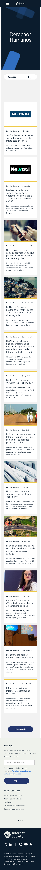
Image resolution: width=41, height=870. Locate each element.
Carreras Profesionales (25, 861)
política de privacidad (12, 774)
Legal (33, 856)
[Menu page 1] (18, 820)
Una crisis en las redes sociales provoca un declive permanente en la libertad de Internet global (20, 247)
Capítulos (8, 802)
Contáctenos (9, 861)
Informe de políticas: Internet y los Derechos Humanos (20, 696)
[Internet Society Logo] (14, 834)
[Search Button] (29, 77)
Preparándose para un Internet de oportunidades (20, 651)
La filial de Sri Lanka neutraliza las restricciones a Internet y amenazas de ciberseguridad (20, 303)
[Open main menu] (7, 3)
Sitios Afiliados (18, 864)
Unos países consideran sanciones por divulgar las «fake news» (20, 487)
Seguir (16, 780)
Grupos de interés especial (14, 805)
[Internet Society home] (20, 3)
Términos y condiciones (21, 771)
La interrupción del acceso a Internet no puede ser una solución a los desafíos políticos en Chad (20, 431)
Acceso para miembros (13, 795)
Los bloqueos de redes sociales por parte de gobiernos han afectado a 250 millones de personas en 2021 (20, 187)
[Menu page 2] (20, 820)
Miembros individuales (13, 799)
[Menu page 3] (22, 820)
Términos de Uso (21, 856)
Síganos (7, 864)
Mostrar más (20, 729)
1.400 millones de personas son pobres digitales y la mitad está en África (20, 128)
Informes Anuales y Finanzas (16, 859)
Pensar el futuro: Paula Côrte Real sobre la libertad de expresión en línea (20, 596)
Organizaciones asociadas (14, 809)
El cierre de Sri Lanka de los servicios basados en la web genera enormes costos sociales (20, 542)
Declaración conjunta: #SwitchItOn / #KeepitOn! (20, 386)
